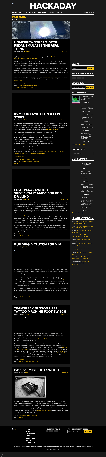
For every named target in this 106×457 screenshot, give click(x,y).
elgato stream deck (28, 85)
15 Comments (64, 199)
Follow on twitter (75, 78)
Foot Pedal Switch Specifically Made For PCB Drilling (38, 193)
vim (30, 297)
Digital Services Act (81, 446)
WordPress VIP (56, 449)
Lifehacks (22, 159)
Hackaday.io (30, 12)
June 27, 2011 (17, 314)
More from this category (78, 144)
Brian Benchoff (27, 247)
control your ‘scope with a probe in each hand (52, 152)
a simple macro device (51, 77)
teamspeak (28, 361)
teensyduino (35, 361)
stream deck (34, 87)
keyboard (37, 161)
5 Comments (64, 51)
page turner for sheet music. (21, 79)
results (62, 351)
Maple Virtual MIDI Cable (44, 410)
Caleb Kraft (28, 372)
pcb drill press (33, 236)
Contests (42, 12)
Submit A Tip (30, 438)
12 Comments (64, 372)
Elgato (20, 85)
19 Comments (86, 112)
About (59, 12)
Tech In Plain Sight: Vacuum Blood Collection (87, 164)
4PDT (20, 161)
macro (28, 87)
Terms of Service (73, 446)
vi (27, 297)
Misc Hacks (22, 84)
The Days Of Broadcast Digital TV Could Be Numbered (80, 263)
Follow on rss (80, 78)
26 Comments (86, 169)
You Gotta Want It (87, 179)
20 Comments (86, 122)
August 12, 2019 (18, 120)
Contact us (83, 78)
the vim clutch (36, 273)
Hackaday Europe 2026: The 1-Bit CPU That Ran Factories (87, 126)
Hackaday (53, 6)
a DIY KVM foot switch (52, 129)
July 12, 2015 (17, 199)
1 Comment (85, 176)
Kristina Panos (28, 120)
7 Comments (85, 142)
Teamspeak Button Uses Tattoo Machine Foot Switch (40, 310)
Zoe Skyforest (27, 51)
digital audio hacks (32, 415)
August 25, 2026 (89, 12)
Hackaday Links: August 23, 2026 (86, 172)
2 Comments (85, 102)
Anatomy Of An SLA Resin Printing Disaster (87, 98)
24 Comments (86, 130)
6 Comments (64, 120)
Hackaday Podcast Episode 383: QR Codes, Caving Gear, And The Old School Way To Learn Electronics (87, 188)
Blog (21, 12)
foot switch (17, 87)
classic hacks (22, 415)
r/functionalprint (20, 156)
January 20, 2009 (18, 372)
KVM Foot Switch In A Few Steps (37, 115)
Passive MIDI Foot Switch (36, 370)
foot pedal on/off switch (28, 215)
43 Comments (64, 247)
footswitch (23, 87)
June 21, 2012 (17, 247)
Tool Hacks (22, 234)
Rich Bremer (26, 199)
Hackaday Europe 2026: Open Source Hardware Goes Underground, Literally (87, 136)
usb (18, 163)
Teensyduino (20, 344)
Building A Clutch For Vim (37, 244)
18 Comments (86, 210)
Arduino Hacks (23, 359)
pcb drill (27, 236)
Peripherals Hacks (30, 159)
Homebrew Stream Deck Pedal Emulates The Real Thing (36, 45)
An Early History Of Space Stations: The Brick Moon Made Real (87, 117)
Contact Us (30, 442)
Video (28, 436)
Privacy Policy (66, 446)
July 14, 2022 (17, 51)
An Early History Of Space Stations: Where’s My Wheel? (87, 107)
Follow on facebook (73, 78)
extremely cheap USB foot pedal (58, 280)
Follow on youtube (78, 78)
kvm (15, 163)
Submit (51, 12)
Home (14, 12)
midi (26, 417)
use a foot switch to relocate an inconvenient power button (29, 153)
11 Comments (64, 314)
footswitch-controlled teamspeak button (45, 339)
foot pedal (36, 85)
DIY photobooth (24, 349)
